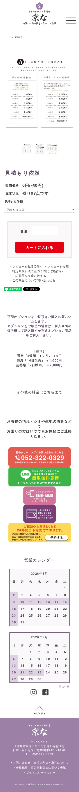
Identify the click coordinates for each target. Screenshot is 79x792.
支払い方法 (41, 762)
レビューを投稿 (58, 266)
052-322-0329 (42, 754)
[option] (39, 93)
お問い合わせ (22, 762)
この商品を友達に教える (29, 275)
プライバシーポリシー (41, 772)
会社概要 (22, 767)
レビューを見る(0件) (26, 266)
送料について (60, 762)
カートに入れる (39, 247)
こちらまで (52, 391)
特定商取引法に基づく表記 (48, 767)
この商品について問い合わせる (33, 280)
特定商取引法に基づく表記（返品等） (38, 271)
